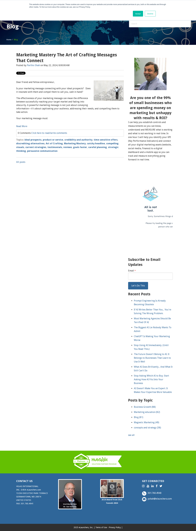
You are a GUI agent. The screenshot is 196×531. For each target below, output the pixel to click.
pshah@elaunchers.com (159, 498)
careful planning (97, 147)
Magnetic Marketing (146, 422)
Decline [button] (150, 13)
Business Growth (145, 407)
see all (131, 435)
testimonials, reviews (59, 147)
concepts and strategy (147, 427)
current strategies (35, 147)
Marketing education (147, 412)
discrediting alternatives (30, 143)
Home (8, 40)
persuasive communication (42, 151)
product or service (53, 139)
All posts (20, 162)
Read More (21, 126)
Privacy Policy (115, 527)
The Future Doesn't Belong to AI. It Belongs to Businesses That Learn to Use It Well (152, 358)
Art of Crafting (54, 143)
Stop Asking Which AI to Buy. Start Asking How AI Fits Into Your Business (151, 379)
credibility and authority (78, 139)
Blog (138, 417)
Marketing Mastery (75, 143)
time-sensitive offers (106, 139)
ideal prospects (32, 139)
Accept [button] (138, 13)
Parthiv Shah (33, 65)
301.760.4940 (154, 493)
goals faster (80, 147)
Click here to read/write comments (49, 133)
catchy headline (96, 143)
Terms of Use (101, 527)
